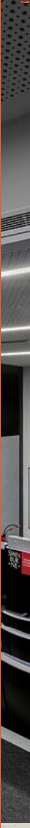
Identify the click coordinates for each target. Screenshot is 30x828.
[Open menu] (3, 2)
